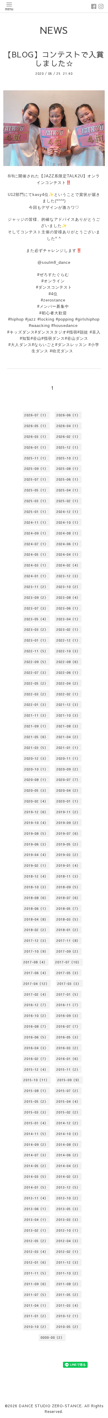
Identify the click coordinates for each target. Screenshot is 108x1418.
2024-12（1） (68, 511)
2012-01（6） (36, 1262)
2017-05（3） (68, 973)
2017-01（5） (68, 994)
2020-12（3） (36, 758)
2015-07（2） (68, 1090)
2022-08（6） (68, 662)
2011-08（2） (68, 1284)
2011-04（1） (36, 1305)
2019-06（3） (36, 844)
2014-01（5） (36, 1187)
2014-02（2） (68, 1176)
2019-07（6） (68, 833)
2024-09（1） (36, 533)
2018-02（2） (36, 929)
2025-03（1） (36, 501)
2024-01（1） (36, 576)
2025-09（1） (36, 468)
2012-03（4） (36, 1251)
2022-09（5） (36, 662)
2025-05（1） (36, 490)
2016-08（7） (36, 1026)
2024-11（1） (36, 522)
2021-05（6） (36, 737)
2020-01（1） (68, 801)
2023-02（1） (68, 629)
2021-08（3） (68, 726)
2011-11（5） (36, 1273)
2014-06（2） (68, 1155)
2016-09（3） (68, 1015)
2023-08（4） (68, 597)
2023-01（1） (36, 640)
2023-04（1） (68, 619)
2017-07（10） (68, 962)
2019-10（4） (36, 822)
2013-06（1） (36, 1209)
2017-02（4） (36, 994)
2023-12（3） (68, 576)
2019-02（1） (36, 865)
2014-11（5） (36, 1133)
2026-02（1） (68, 436)
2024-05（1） (36, 554)
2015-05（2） (36, 1101)
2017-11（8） (68, 940)
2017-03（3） (69, 983)
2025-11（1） (36, 458)
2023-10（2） (68, 586)
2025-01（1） (36, 511)
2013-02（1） (36, 1230)
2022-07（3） (36, 672)
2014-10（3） (68, 1133)
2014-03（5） (36, 1176)
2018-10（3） (36, 887)
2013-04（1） (36, 1219)
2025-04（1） (68, 490)
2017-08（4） (35, 962)
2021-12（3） (68, 704)
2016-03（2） (68, 1048)
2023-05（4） (36, 619)
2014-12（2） (68, 1123)
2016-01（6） (68, 1058)
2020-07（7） (68, 779)
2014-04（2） (68, 1165)
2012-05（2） (36, 1241)
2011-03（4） (68, 1305)
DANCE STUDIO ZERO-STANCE (50, 1405)
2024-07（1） (36, 544)
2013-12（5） (68, 1187)
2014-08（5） (68, 1144)
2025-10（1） (68, 458)
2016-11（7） (68, 1005)
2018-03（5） (68, 919)
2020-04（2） (68, 790)
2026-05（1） (36, 426)
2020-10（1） (36, 769)
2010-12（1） (68, 1316)
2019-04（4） (36, 854)
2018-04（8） (36, 919)
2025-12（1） (68, 447)
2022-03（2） (36, 694)
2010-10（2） (36, 1326)
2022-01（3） (36, 704)
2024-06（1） (68, 544)
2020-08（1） (36, 779)
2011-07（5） (36, 1294)
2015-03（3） (36, 1112)
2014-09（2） (36, 1144)
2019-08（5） (36, 833)
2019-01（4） (68, 865)
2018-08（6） (36, 897)
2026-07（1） (36, 415)
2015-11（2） (68, 1069)
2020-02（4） (36, 801)
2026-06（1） (68, 415)
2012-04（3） (68, 1241)
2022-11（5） (36, 651)
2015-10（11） (36, 1080)
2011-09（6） (36, 1284)
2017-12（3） (36, 940)
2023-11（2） (36, 586)
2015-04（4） (68, 1101)
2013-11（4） (36, 1198)
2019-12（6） (36, 812)
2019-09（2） (68, 822)
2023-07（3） (36, 608)
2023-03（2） (36, 629)
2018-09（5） (68, 887)
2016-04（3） (36, 1048)
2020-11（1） (68, 758)
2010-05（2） (68, 1326)
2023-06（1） (68, 608)
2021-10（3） (68, 715)
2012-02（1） (68, 1251)
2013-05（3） (68, 1209)
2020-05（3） (36, 790)
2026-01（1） (36, 447)
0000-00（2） (52, 1337)
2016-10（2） (36, 1015)
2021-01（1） (68, 747)
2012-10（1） (68, 1230)
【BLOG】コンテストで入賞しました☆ (54, 59)
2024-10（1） (68, 522)
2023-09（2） (36, 597)
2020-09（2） (68, 769)
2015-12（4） (36, 1069)
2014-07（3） (36, 1155)
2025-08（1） (68, 468)
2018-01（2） (68, 929)
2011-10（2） (68, 1273)
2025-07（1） (36, 479)
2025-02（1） (68, 501)
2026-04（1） (68, 426)
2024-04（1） (68, 554)
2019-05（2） (68, 844)
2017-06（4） (36, 973)
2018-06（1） (36, 908)
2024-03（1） (36, 565)
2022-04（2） (68, 683)
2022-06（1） (68, 672)
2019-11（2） (68, 812)
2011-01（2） (36, 1316)
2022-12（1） (68, 640)
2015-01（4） (36, 1123)
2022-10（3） (68, 651)
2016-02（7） (36, 1058)
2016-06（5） (36, 1037)
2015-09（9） (69, 1080)
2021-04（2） (68, 737)
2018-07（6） (68, 897)
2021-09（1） (36, 726)
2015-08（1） (36, 1090)
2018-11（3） (68, 876)
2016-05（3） (68, 1037)
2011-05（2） (68, 1294)
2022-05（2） (36, 683)
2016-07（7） (68, 1026)
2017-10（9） (36, 951)
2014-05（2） (36, 1165)
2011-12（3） (68, 1262)
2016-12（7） (36, 1005)
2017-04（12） (36, 983)
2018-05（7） (68, 908)
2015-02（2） (68, 1112)
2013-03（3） (68, 1219)
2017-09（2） (68, 951)
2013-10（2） (68, 1198)
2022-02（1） (68, 694)
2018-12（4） (36, 876)
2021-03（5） (36, 747)
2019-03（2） (68, 854)
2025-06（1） (68, 479)
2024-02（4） (68, 565)
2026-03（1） (36, 436)
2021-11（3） (36, 715)
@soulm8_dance (54, 262)
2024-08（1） (68, 533)
